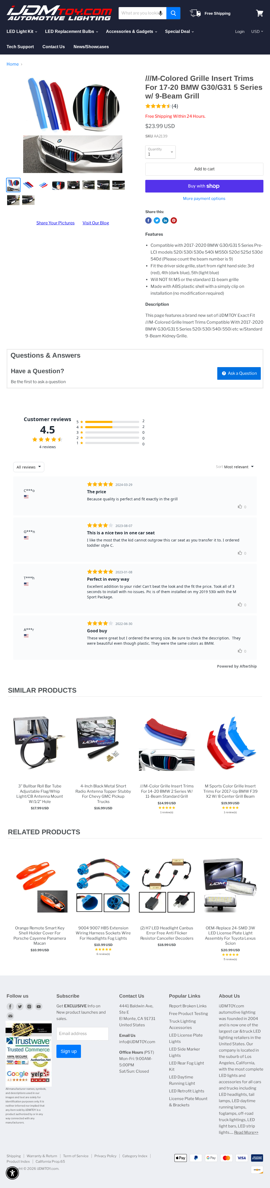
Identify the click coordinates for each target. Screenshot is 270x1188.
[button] (160, 13)
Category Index (134, 1156)
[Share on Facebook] (148, 220)
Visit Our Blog (96, 222)
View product (39, 748)
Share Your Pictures (55, 222)
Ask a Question (242, 373)
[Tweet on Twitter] (157, 220)
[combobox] (142, 13)
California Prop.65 (50, 1161)
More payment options (204, 198)
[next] (257, 762)
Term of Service (76, 1156)
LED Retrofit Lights (186, 1091)
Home (13, 64)
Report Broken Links (188, 1006)
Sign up (69, 1051)
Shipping (14, 1156)
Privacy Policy (105, 1156)
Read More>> (246, 1132)
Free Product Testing (188, 1013)
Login (239, 31)
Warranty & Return (42, 1156)
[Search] (173, 13)
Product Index (18, 1161)
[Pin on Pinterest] (174, 220)
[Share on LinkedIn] (165, 220)
